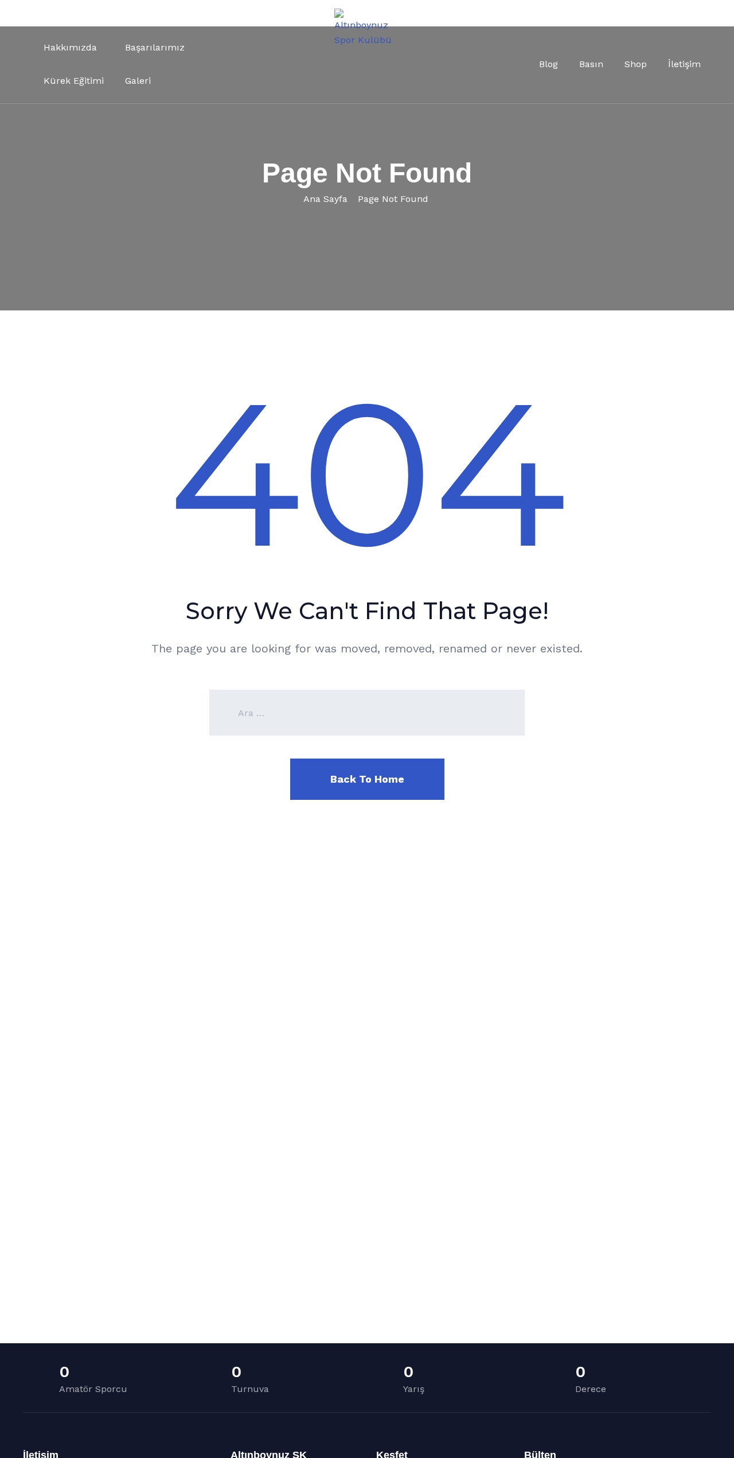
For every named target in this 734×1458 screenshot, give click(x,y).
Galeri (138, 80)
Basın (591, 64)
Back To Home (367, 779)
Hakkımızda (70, 47)
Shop (635, 64)
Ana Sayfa (325, 198)
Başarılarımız (155, 47)
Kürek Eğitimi (74, 80)
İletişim (684, 64)
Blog (548, 64)
